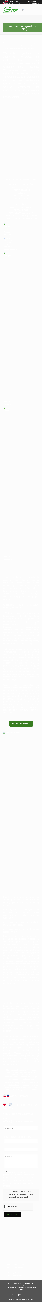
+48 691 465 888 (13, 1)
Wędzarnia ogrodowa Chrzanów (15, 1264)
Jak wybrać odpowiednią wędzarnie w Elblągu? (18, 45)
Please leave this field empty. (17, 1137)
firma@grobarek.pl (33, 1)
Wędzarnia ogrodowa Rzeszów (14, 1267)
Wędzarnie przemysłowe (25, 1287)
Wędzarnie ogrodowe (11, 1287)
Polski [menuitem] (26, 9)
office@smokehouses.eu (33, 3)
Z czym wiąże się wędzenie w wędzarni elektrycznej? (20, 43)
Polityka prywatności (24, 1295)
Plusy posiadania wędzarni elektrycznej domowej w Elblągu (22, 48)
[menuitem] (25, 9)
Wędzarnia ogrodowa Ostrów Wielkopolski (18, 1273)
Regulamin (15, 1295)
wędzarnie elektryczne (27, 1039)
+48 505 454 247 (11, 3)
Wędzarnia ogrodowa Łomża (14, 1275)
